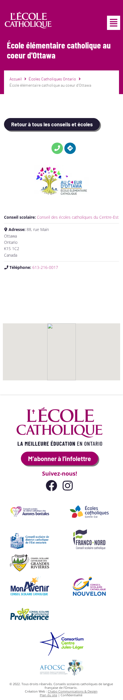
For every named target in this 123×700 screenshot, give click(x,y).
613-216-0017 (45, 267)
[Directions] (70, 148)
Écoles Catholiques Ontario (52, 78)
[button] (113, 23)
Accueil (15, 78)
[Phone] (57, 148)
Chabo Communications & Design (73, 691)
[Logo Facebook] (51, 486)
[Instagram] (67, 486)
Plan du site (48, 695)
